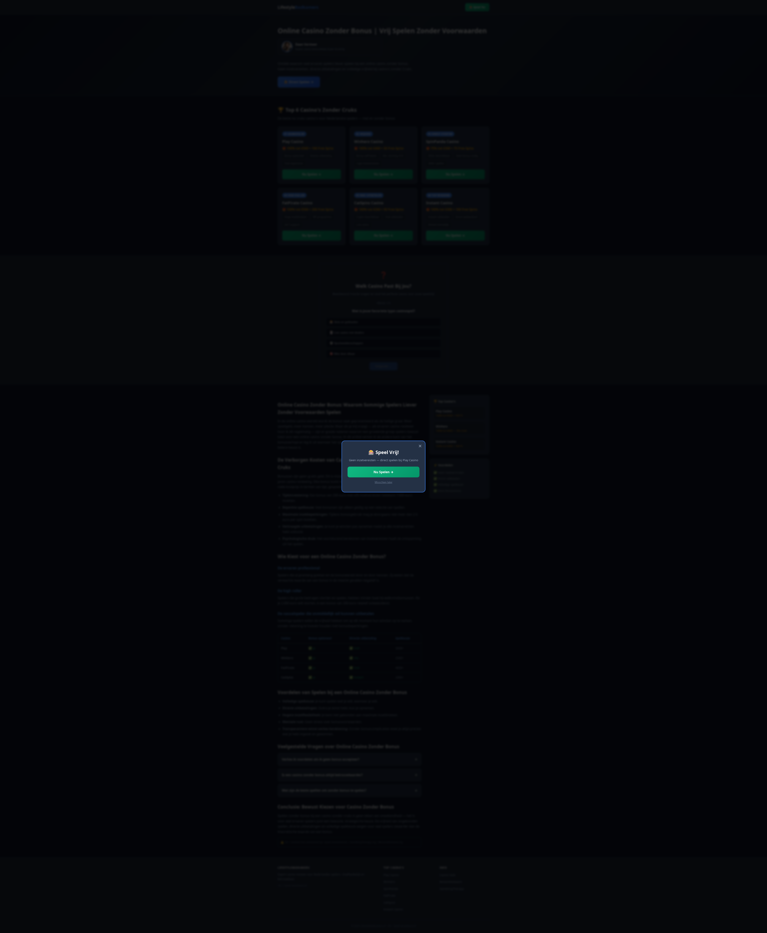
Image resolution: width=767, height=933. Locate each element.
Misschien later (383, 482)
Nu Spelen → (383, 472)
